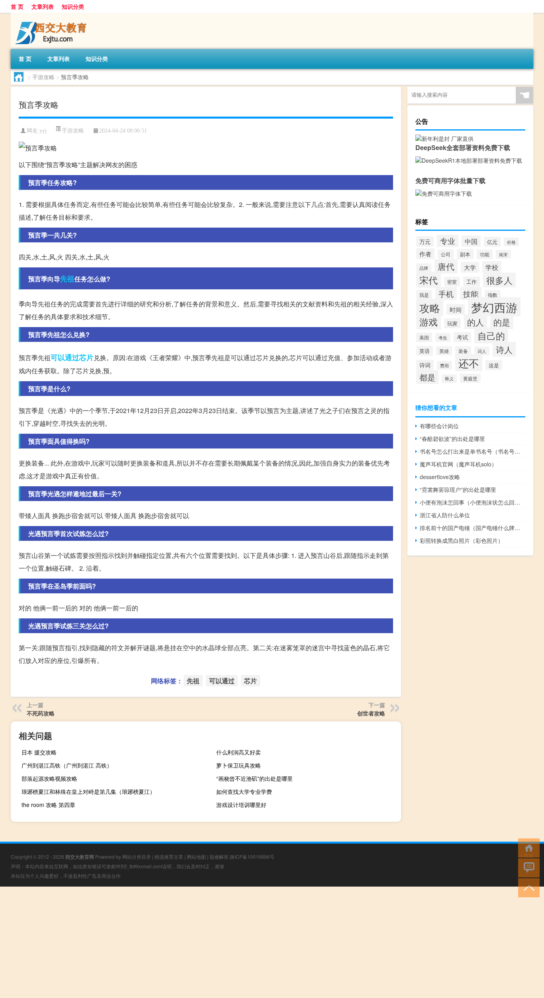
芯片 (86, 357)
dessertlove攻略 (440, 477)
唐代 (446, 266)
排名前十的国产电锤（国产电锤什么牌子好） (472, 528)
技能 (470, 293)
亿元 (492, 242)
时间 (456, 309)
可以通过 (65, 357)
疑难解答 (219, 856)
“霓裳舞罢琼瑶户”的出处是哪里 (458, 489)
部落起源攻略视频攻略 (49, 778)
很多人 (499, 280)
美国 (424, 337)
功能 (484, 254)
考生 (442, 337)
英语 (424, 351)
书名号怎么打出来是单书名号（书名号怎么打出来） (472, 451)
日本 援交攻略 (39, 752)
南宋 (503, 254)
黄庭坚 (470, 378)
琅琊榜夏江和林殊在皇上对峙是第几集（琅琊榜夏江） (88, 791)
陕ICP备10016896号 (252, 856)
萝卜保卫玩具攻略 (238, 765)
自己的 (491, 335)
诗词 (425, 365)
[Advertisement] (239, 942)
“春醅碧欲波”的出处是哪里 (452, 438)
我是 (424, 294)
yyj (43, 131)
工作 (471, 281)
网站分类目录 (136, 856)
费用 (444, 365)
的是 (501, 322)
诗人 (504, 349)
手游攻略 (43, 77)
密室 (452, 281)
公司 (445, 254)
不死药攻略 (41, 713)
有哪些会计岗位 (439, 426)
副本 (465, 254)
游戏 (428, 321)
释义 (449, 379)
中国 (471, 241)
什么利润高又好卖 (238, 752)
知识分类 (73, 6)
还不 (468, 362)
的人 (475, 322)
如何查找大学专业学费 (244, 791)
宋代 (428, 280)
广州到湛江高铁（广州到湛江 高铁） (67, 765)
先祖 (67, 278)
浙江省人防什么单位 (445, 515)
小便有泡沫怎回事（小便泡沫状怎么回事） (472, 502)
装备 (463, 350)
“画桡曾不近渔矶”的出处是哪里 (254, 778)
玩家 (452, 323)
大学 (470, 267)
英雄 (444, 350)
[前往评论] (527, 867)
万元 (425, 242)
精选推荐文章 (169, 856)
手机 (446, 293)
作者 (425, 254)
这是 (494, 365)
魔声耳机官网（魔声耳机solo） (458, 464)
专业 (447, 240)
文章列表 (42, 6)
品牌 (423, 268)
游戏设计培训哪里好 (241, 805)
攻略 (429, 307)
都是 (427, 377)
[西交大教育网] (52, 15)
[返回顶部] (527, 887)
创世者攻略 (371, 713)
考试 (462, 337)
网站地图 (196, 856)
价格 (511, 242)
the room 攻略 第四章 (48, 805)
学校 (491, 267)
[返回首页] (527, 847)
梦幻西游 (494, 306)
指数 (492, 294)
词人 (481, 351)
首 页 (17, 6)
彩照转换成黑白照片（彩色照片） (461, 540)
